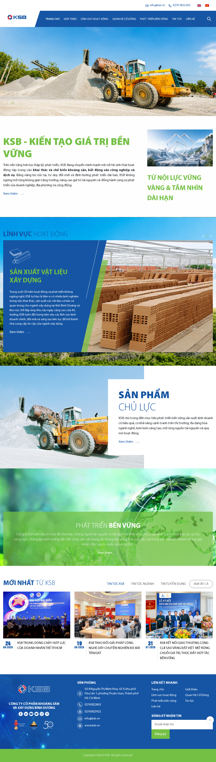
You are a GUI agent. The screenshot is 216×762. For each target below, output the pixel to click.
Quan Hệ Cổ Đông (124, 19)
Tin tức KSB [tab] (115, 584)
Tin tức (177, 19)
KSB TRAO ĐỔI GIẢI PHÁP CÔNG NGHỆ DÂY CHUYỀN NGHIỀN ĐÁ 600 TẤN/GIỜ (114, 648)
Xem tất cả (201, 584)
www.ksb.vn (92, 725)
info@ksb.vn (92, 718)
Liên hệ (190, 19)
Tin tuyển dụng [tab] (173, 584)
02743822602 (93, 704)
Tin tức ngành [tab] (142, 584)
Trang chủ (52, 19)
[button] (5, 103)
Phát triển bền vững (154, 19)
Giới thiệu (70, 19)
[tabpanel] (108, 626)
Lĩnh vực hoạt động (94, 19)
